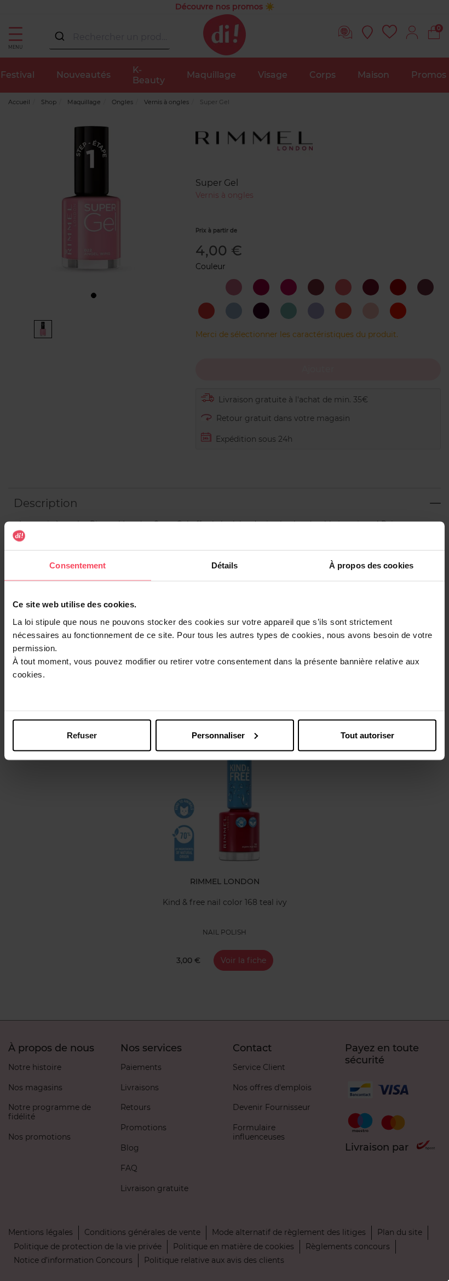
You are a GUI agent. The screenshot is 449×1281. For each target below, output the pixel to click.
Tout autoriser (367, 734)
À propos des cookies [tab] (371, 565)
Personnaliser (218, 734)
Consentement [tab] (77, 565)
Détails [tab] (224, 565)
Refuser (82, 734)
